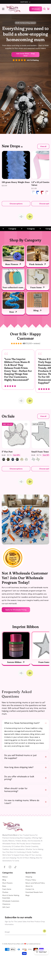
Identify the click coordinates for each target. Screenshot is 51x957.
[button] (3, 9)
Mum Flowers (11, 264)
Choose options (16, 204)
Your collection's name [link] (13, 287)
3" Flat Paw (7, 451)
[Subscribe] (44, 931)
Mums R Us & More (14, 944)
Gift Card (5, 907)
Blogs (28, 895)
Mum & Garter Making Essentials (10, 896)
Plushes (5, 892)
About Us (29, 886)
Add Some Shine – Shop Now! (25, 54)
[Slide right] (29, 216)
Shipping (29, 877)
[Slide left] (21, 216)
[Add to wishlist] (26, 155)
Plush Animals (36, 264)
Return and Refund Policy (35, 883)
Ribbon (5, 877)
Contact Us (30, 889)
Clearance (6, 904)
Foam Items (36, 287)
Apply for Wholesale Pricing (15, 610)
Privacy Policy (31, 880)
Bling (36, 310)
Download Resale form (34, 892)
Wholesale (36, 9)
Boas (11, 312)
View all (43, 146)
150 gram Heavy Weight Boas (16, 182)
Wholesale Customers (10, 901)
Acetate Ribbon (14, 662)
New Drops (12, 146)
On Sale (8, 416)
